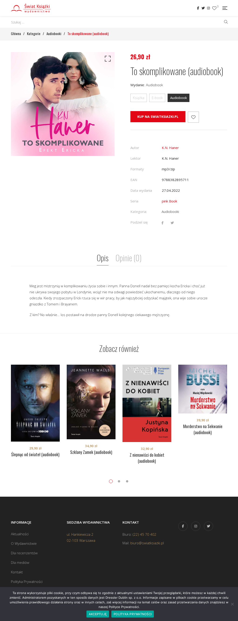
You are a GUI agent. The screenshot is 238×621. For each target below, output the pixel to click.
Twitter (203, 8)
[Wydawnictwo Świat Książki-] (31, 8)
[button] (107, 60)
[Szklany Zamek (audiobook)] (91, 402)
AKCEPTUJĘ (98, 614)
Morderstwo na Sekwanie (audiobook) (202, 429)
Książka (138, 97)
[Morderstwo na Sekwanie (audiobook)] (202, 389)
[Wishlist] (214, 8)
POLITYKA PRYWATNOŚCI (133, 614)
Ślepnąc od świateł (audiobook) (35, 454)
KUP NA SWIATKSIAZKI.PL (157, 116)
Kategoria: (138, 211)
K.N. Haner (170, 147)
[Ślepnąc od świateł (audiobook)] (35, 403)
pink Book (169, 201)
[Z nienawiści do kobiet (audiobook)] (146, 403)
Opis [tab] (103, 258)
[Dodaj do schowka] (193, 117)
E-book (157, 97)
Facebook (198, 8)
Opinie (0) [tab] (129, 258)
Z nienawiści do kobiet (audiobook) (147, 458)
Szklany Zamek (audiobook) (91, 452)
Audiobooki (170, 211)
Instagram (208, 8)
